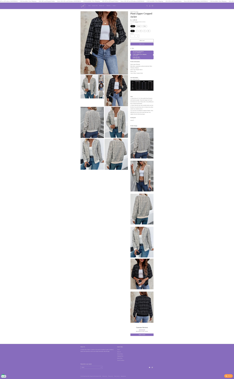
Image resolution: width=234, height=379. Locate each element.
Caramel (138, 26)
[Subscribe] (101, 367)
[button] (102, 5)
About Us (119, 351)
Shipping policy (123, 376)
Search (118, 349)
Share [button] (133, 48)
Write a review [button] (142, 334)
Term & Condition (120, 360)
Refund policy (104, 376)
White (145, 26)
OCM (100, 376)
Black (133, 26)
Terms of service (117, 376)
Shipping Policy (120, 356)
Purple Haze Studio (86, 376)
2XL (132, 30)
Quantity (132, 33)
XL (148, 30)
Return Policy (119, 358)
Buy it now (142, 44)
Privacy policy (110, 376)
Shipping (136, 21)
